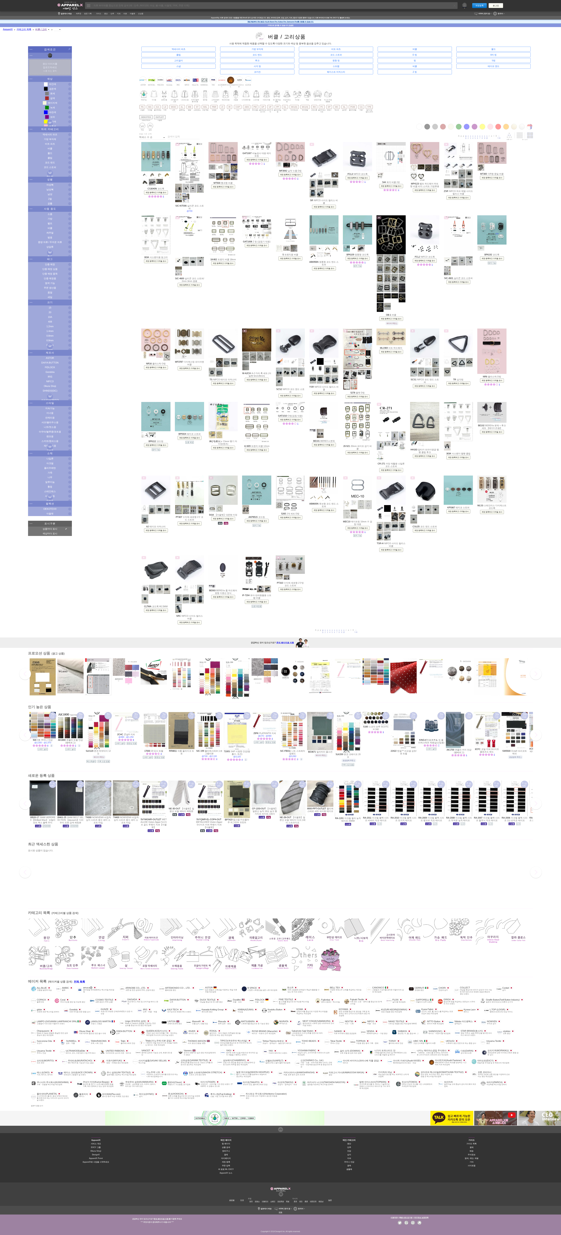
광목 (349, 1165)
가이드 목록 (471, 1144)
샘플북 (349, 1169)
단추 (349, 1147)
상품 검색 (226, 1147)
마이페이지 (226, 1158)
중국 (295, 1201)
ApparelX (8, 29)
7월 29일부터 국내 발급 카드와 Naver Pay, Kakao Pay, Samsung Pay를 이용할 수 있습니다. (280, 22)
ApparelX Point (96, 1158)
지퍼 (349, 1158)
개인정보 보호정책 (421, 1218)
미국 (242, 1200)
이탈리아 (265, 1201)
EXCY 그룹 (96, 1147)
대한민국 (313, 1201)
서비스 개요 (96, 1144)
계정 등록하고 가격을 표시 (156, 192)
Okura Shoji (95, 1151)
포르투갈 (280, 1201)
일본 (330, 1200)
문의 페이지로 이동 (285, 642)
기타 (471, 1162)
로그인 (496, 5)
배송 (471, 1151)
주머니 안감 (349, 1162)
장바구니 (226, 1151)
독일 (287, 1201)
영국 (251, 1201)
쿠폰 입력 (226, 1165)
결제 (226, 1155)
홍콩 (306, 1201)
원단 (349, 1144)
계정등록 (479, 5)
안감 (349, 1151)
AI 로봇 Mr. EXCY (226, 1169)
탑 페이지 (226, 1144)
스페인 (272, 1201)
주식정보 (471, 1155)
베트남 (321, 1201)
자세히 (291, 25)
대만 (300, 1201)
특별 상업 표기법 (405, 1218)
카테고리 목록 (24, 29)
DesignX (96, 1155)
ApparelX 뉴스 (226, 1173)
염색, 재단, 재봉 (471, 1158)
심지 (349, 1155)
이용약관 (394, 1218)
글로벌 (231, 1200)
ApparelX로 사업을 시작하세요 (96, 1162)
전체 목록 (79, 981)
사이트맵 (471, 1165)
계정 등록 (226, 1162)
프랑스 (257, 1201)
